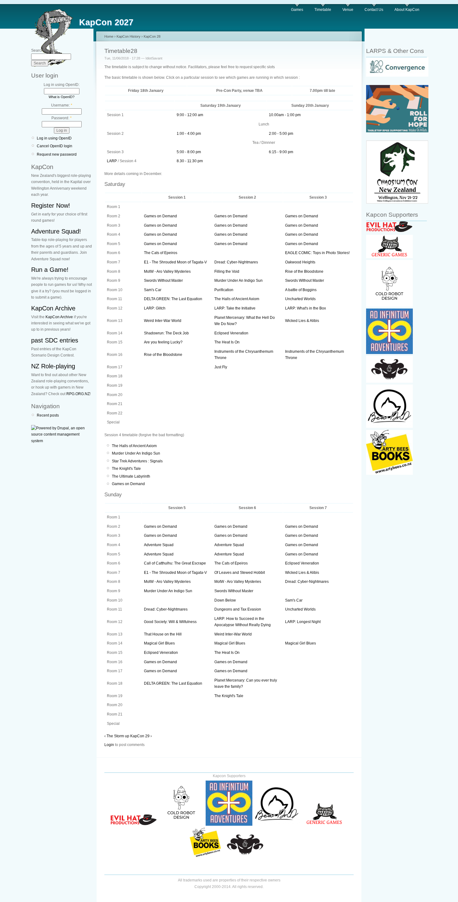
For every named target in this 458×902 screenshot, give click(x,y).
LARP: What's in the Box (305, 308)
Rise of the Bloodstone (304, 271)
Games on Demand (160, 216)
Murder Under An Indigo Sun (238, 280)
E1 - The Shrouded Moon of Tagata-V (175, 262)
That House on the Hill (163, 634)
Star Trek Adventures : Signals (137, 461)
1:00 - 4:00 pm (189, 133)
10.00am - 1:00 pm (285, 115)
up (127, 736)
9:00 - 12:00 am (190, 115)
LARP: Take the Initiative (234, 308)
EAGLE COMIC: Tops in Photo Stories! (317, 253)
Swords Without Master (163, 280)
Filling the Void (226, 271)
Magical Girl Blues (159, 643)
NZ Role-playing (53, 366)
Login (109, 745)
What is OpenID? (61, 97)
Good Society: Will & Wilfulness (170, 622)
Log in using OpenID (54, 138)
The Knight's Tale (126, 468)
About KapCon (406, 9)
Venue (347, 9)
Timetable (322, 9)
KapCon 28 (152, 36)
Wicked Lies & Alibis (302, 321)
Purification (223, 290)
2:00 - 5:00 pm (281, 133)
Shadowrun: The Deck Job (166, 333)
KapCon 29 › (141, 736)
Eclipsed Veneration (231, 333)
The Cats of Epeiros (160, 253)
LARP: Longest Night (303, 622)
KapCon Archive (53, 308)
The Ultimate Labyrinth (131, 476)
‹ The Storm (114, 736)
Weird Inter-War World (162, 321)
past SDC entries (54, 340)
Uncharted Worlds (300, 299)
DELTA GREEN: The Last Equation (173, 299)
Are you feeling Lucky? (163, 342)
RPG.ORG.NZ (78, 394)
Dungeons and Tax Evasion (237, 609)
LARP (112, 161)
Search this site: (44, 50)
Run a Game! (50, 269)
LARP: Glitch (154, 308)
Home (108, 36)
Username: (61, 105)
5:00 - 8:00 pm (189, 152)
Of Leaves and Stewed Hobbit (239, 572)
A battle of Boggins (301, 290)
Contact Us (374, 9)
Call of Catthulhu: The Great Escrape (175, 563)
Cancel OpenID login (54, 146)
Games (297, 9)
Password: (61, 118)
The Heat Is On (227, 342)
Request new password (57, 154)
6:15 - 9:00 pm (281, 152)
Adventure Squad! (56, 231)
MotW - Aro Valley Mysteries (167, 271)
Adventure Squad (159, 545)
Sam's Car (152, 290)
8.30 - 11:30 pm (190, 161)
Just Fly (220, 367)
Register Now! (50, 205)
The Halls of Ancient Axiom (236, 299)
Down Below (225, 600)
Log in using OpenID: (61, 85)
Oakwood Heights (300, 262)
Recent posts (48, 415)
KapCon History (129, 36)
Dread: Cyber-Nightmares (236, 262)
